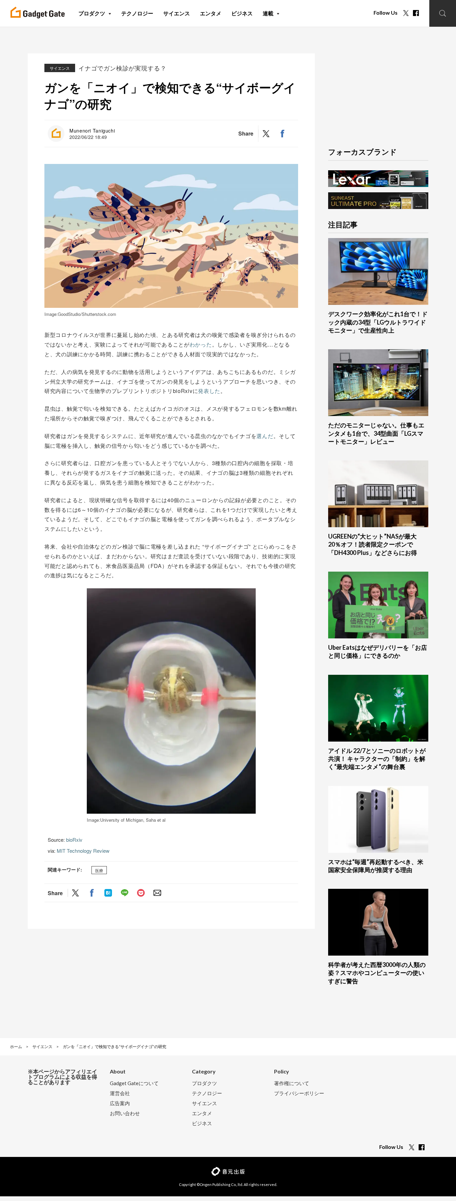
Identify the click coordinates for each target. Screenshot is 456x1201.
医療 (99, 870)
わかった (201, 344)
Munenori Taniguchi (92, 130)
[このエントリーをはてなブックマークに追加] (108, 892)
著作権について (291, 1083)
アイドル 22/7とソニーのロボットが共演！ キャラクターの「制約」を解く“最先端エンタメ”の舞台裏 (377, 759)
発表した (209, 391)
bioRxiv (74, 839)
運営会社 (120, 1093)
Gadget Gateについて (134, 1083)
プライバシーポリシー (299, 1093)
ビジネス (202, 1123)
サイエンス (60, 68)
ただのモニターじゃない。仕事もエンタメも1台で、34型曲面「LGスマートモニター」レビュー (376, 433)
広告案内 (120, 1103)
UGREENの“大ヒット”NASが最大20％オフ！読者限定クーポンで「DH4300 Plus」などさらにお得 (372, 544)
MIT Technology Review (83, 850)
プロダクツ (204, 1083)
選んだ (264, 436)
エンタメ (202, 1113)
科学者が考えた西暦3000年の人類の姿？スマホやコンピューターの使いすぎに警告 (377, 973)
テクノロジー (207, 1093)
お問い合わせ (125, 1113)
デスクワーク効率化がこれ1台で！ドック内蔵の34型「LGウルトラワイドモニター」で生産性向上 (378, 322)
